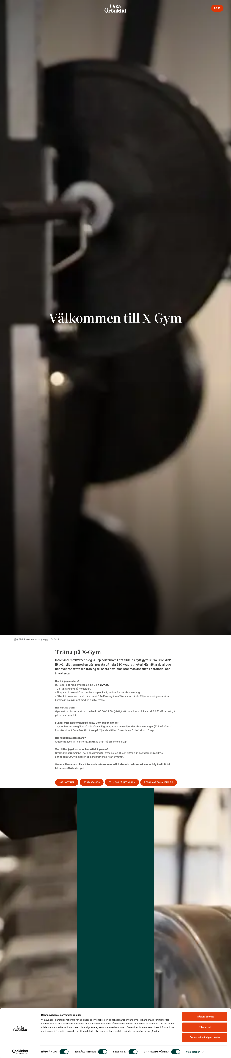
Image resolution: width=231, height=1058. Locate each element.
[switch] (102, 1051)
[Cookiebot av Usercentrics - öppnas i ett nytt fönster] (20, 1051)
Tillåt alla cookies (204, 1016)
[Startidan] (15, 639)
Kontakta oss (91, 782)
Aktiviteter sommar (30, 639)
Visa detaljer (193, 1051)
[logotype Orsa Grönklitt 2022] (115, 8)
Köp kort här (67, 782)
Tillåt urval (205, 1027)
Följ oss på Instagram (122, 782)
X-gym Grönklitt (52, 639)
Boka (217, 8)
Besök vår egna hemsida (158, 782)
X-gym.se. (103, 685)
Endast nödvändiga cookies (205, 1037)
